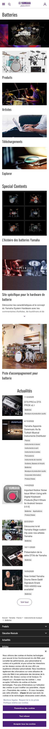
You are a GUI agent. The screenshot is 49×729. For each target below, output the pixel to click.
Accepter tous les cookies (24, 724)
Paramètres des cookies (24, 708)
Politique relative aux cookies (15, 702)
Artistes (5, 646)
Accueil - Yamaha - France (12, 617)
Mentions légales (10, 700)
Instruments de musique (33, 617)
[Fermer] (46, 651)
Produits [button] (5, 626)
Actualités (6, 639)
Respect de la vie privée (29, 700)
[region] (24, 688)
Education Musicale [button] (10, 633)
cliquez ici (24, 692)
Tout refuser (24, 716)
